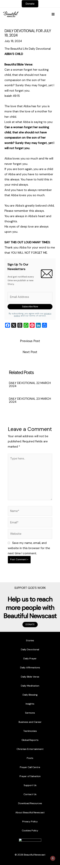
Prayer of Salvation (30, 776)
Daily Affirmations (30, 667)
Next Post (30, 352)
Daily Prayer (30, 658)
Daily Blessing (30, 694)
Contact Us (30, 794)
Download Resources (30, 803)
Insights (30, 703)
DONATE (30, 624)
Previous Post (30, 341)
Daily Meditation (30, 685)
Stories (30, 640)
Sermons (30, 712)
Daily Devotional (30, 649)
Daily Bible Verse (30, 676)
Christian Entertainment (30, 749)
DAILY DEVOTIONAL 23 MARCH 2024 (30, 400)
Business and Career (30, 722)
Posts (30, 758)
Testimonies (30, 731)
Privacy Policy (30, 821)
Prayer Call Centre (30, 767)
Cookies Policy (30, 830)
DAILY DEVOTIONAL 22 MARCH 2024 (30, 384)
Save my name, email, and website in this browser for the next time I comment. (29, 548)
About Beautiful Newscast (30, 812)
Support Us (30, 785)
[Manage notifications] (52, 858)
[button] (30, 3)
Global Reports (30, 740)
